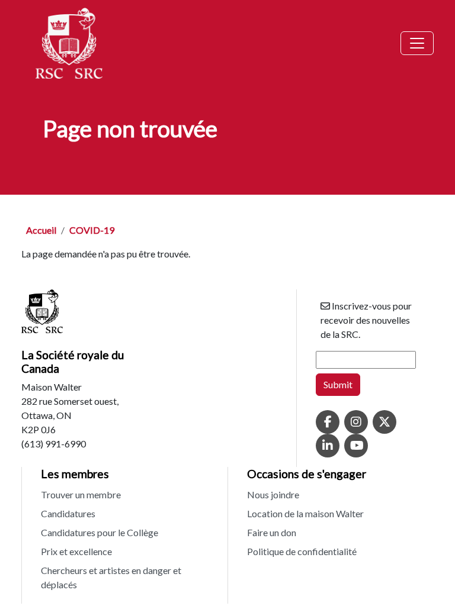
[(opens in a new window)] (327, 422)
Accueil (41, 230)
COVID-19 (91, 230)
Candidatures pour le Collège (99, 532)
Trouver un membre (81, 494)
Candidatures (68, 513)
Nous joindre (273, 494)
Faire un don (271, 532)
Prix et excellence (76, 551)
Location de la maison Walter (305, 513)
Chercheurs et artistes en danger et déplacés (111, 577)
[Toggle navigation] (417, 43)
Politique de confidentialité (302, 551)
